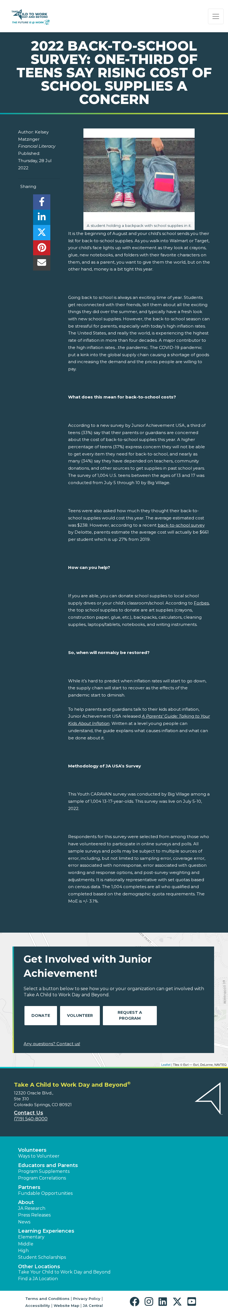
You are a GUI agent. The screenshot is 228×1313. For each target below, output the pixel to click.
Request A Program (130, 1015)
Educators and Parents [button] (48, 1165)
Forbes (201, 603)
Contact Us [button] (28, 1112)
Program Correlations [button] (42, 1178)
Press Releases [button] (34, 1215)
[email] (41, 264)
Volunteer (80, 1015)
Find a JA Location (38, 1278)
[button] (136, 1302)
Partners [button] (29, 1187)
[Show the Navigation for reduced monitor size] (216, 16)
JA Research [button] (31, 1208)
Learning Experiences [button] (46, 1230)
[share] (41, 203)
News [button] (24, 1222)
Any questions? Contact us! (52, 1043)
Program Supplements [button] (44, 1171)
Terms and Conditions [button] (47, 1298)
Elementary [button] (31, 1237)
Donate (40, 1015)
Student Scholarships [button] (42, 1257)
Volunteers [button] (32, 1150)
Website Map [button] (66, 1305)
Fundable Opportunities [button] (45, 1193)
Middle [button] (25, 1244)
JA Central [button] (93, 1305)
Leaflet (165, 1064)
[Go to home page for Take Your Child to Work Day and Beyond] (29, 16)
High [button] (23, 1250)
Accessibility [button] (37, 1305)
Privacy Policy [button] (86, 1298)
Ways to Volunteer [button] (39, 1156)
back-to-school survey (181, 525)
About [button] (26, 1202)
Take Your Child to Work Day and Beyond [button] (64, 1272)
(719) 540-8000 (31, 1118)
